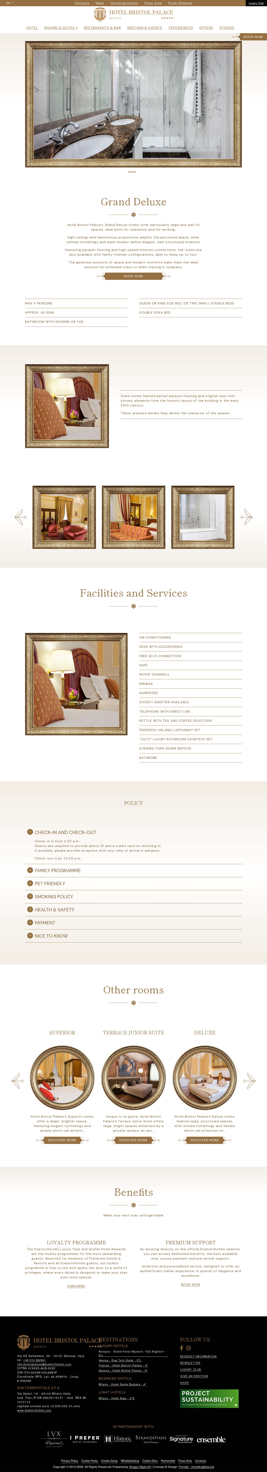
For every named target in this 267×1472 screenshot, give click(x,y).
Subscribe (76, 1286)
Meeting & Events (144, 28)
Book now (190, 1285)
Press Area (185, 1461)
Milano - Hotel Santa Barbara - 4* (123, 1384)
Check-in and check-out (65, 832)
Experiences (181, 28)
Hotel (32, 28)
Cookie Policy (89, 1461)
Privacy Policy (69, 1461)
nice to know (51, 936)
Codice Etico (150, 1461)
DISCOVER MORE (62, 1140)
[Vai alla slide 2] (133, 164)
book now (133, 276)
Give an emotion (194, 1376)
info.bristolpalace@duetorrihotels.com (44, 1364)
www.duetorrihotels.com (34, 1410)
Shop (184, 1383)
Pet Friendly (50, 884)
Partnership (168, 1461)
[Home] (133, 15)
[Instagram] (189, 1349)
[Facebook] (182, 1349)
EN (8, 3)
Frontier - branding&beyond (196, 1467)
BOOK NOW (253, 37)
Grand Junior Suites (205, 1032)
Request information (198, 1356)
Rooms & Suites (59, 28)
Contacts (200, 1461)
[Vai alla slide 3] (138, 164)
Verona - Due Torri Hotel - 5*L (120, 1360)
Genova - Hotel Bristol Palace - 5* (123, 1370)
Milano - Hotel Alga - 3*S (117, 1398)
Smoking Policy (54, 897)
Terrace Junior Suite (62, 1032)
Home (132, 172)
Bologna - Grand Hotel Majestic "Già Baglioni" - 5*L (133, 1353)
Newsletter (190, 1363)
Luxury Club (256, 3)
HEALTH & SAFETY (54, 910)
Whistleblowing (130, 1461)
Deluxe (133, 1032)
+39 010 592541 (34, 1360)
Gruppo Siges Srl (140, 1467)
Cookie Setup (109, 1461)
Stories (227, 28)
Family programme (58, 870)
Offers (206, 28)
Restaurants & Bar (102, 28)
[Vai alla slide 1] (128, 164)
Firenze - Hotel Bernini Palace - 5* (123, 1365)
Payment (45, 923)
